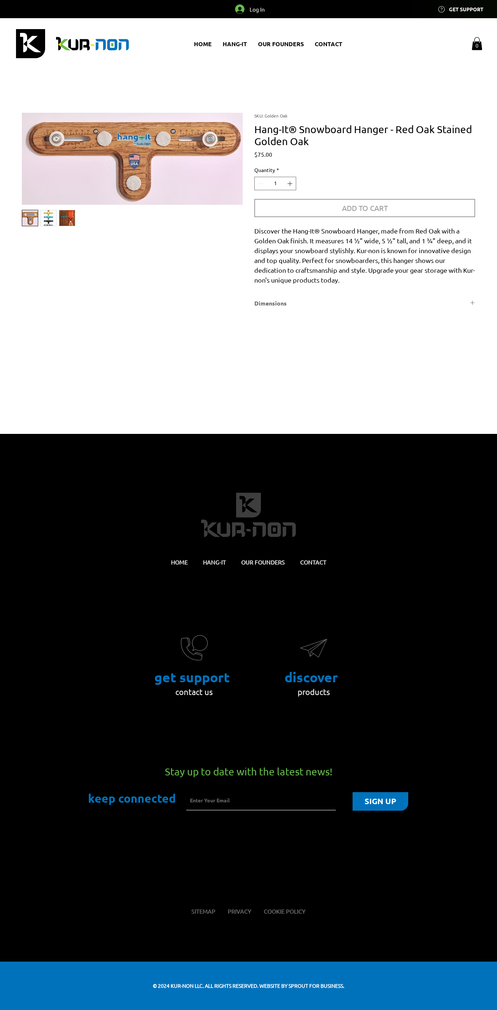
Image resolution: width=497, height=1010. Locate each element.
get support (192, 677)
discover (311, 677)
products (314, 691)
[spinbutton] (275, 183)
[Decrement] (260, 183)
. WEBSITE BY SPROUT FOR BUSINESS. (300, 985)
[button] (477, 43)
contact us (194, 691)
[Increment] (290, 183)
